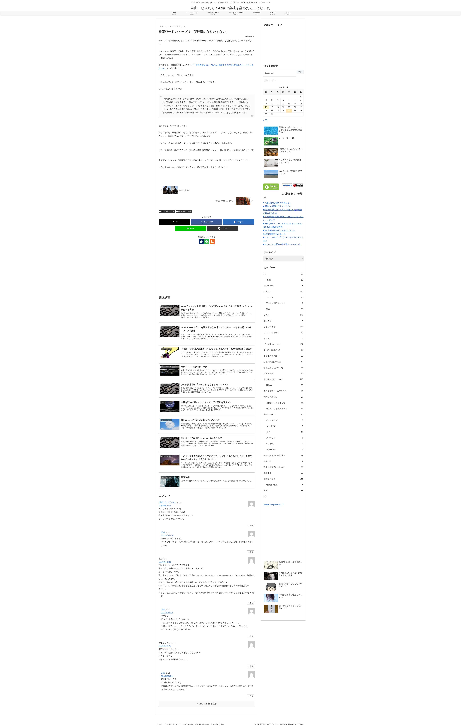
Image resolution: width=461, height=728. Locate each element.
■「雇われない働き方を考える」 (277, 203)
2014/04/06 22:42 (165, 505)
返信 (251, 526)
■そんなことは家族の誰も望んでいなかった (282, 244)
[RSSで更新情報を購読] (212, 241)
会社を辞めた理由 (202, 724)
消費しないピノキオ (167, 502)
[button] (222, 228)
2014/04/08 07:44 (167, 676)
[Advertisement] (207, 271)
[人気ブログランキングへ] (298, 185)
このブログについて (172, 724)
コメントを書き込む (207, 704)
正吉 (163, 532)
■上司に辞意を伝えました (274, 234)
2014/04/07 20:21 (165, 646)
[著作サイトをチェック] (201, 241)
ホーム (159, 724)
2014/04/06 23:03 (165, 562)
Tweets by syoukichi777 (273, 504)
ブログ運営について (167, 211)
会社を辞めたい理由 (184, 211)
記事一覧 (214, 724)
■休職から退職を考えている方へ (277, 206)
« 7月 (265, 120)
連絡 (222, 724)
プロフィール (188, 724)
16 (266, 107)
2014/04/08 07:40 (167, 613)
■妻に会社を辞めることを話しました (279, 230)
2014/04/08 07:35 (167, 535)
